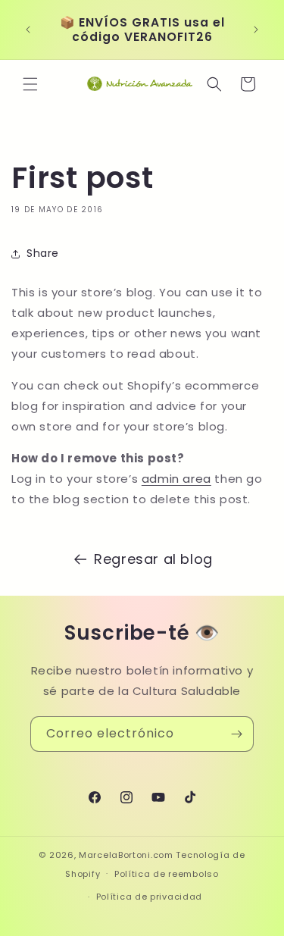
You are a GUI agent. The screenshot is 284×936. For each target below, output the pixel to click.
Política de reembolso (166, 874)
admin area (176, 479)
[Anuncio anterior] (28, 29)
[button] (30, 84)
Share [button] (43, 253)
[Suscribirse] (236, 734)
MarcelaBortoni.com (126, 855)
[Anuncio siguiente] (256, 29)
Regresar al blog (153, 558)
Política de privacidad (149, 897)
